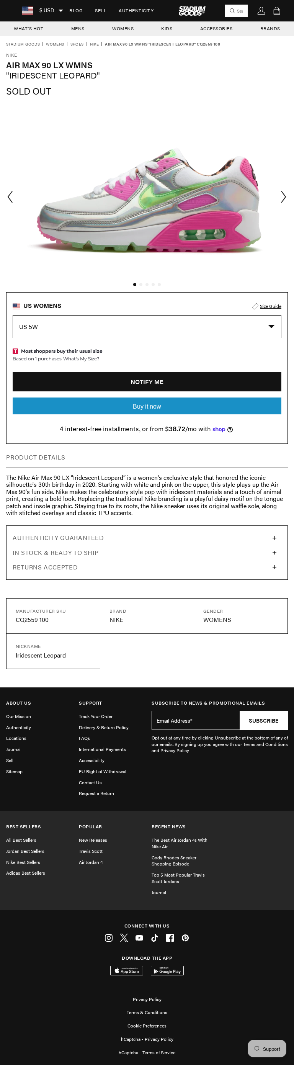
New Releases (93, 839)
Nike (94, 44)
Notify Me (147, 381)
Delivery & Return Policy (104, 727)
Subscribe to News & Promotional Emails (208, 703)
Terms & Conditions (147, 1012)
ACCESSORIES (216, 28)
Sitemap (14, 771)
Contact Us (90, 782)
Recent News (169, 826)
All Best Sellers (21, 839)
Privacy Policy (147, 999)
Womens (55, 44)
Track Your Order (96, 716)
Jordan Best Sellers (25, 850)
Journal (13, 749)
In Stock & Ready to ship (55, 552)
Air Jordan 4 (91, 862)
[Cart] (276, 10)
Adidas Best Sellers (25, 872)
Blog (76, 10)
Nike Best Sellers (23, 862)
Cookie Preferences (147, 1025)
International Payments (102, 749)
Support (90, 703)
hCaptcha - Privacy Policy (147, 1039)
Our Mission (18, 716)
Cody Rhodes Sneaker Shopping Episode (174, 860)
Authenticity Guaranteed (58, 537)
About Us (18, 703)
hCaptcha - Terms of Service (147, 1052)
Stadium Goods (23, 44)
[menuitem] (76, 10)
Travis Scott (91, 850)
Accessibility (92, 760)
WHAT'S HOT (28, 28)
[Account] (261, 10)
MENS (78, 28)
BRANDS (270, 28)
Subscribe (264, 720)
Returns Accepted (45, 567)
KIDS (166, 28)
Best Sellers (23, 826)
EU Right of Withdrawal (102, 771)
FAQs (84, 738)
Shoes (77, 44)
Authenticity (136, 10)
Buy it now (147, 406)
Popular (90, 826)
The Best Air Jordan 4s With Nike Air (179, 843)
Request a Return (96, 793)
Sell (100, 10)
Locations (16, 738)
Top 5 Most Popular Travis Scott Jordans (178, 878)
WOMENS (123, 28)
